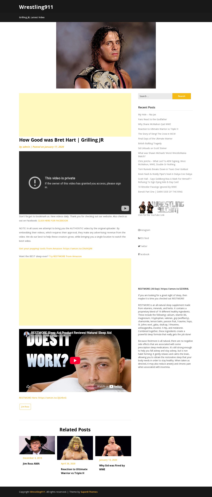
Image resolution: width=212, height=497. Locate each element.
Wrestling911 (36, 6)
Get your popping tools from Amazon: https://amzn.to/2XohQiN (55, 248)
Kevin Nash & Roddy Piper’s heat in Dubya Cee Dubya (165, 173)
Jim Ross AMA (31, 463)
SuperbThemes (89, 491)
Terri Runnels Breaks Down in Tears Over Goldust (163, 169)
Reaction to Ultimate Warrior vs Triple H (158, 128)
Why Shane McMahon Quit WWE (154, 124)
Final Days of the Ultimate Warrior (155, 138)
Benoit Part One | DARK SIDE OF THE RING (160, 191)
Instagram (145, 230)
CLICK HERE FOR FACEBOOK (53, 220)
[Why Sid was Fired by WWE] (113, 445)
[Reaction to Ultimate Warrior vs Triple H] (75, 446)
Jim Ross (25, 406)
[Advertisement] (75, 115)
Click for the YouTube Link (151, 214)
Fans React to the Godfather (152, 119)
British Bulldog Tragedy (150, 143)
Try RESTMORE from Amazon (65, 256)
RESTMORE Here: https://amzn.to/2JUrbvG (42, 397)
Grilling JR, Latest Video (32, 17)
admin (26, 146)
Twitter (143, 246)
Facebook (144, 254)
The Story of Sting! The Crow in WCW (157, 133)
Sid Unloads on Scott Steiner (152, 148)
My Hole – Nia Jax (147, 114)
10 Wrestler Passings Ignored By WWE (157, 186)
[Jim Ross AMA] (37, 444)
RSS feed (144, 238)
